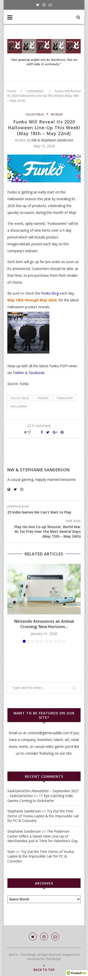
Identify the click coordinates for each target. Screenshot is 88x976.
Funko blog (49, 293)
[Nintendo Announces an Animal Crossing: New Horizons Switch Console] (44, 589)
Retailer (57, 114)
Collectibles (35, 91)
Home (11, 91)
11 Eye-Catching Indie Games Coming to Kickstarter (40, 798)
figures (42, 398)
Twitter (18, 372)
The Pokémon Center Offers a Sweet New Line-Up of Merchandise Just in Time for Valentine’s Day (42, 836)
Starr (11, 851)
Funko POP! (65, 398)
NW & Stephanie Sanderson (52, 140)
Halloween (19, 406)
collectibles (20, 398)
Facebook (36, 372)
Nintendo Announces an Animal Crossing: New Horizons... (44, 624)
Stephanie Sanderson (24, 811)
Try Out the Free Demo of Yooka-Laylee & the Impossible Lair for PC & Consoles (43, 816)
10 (63, 641)
